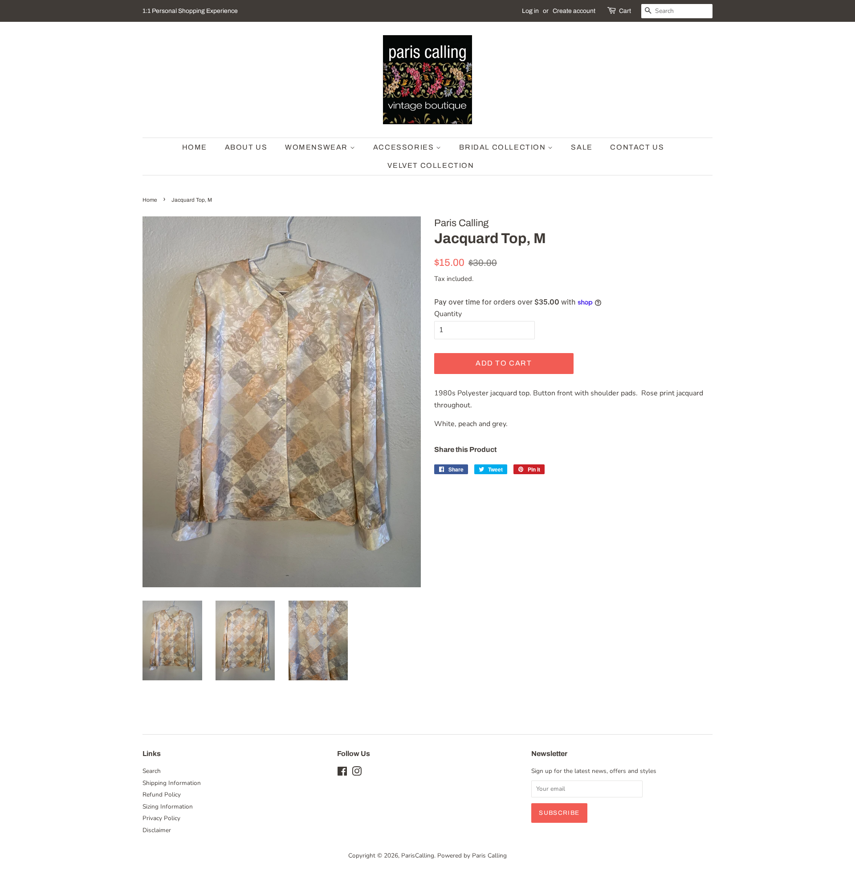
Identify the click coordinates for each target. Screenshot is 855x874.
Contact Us (637, 147)
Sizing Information (167, 806)
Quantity (448, 314)
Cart (625, 11)
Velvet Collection (430, 165)
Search (151, 771)
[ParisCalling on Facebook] (342, 773)
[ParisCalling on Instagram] (357, 773)
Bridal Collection (503, 147)
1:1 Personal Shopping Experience (190, 11)
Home (194, 147)
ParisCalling (417, 855)
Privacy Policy (161, 818)
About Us (246, 147)
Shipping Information (171, 783)
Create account (574, 11)
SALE (581, 147)
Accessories (404, 147)
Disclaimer (156, 830)
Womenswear (317, 147)
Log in (530, 11)
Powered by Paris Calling (472, 855)
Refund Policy (161, 794)
